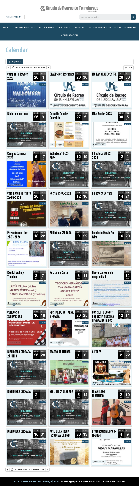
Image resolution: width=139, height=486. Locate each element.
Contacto (130, 27)
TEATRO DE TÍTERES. (60, 351)
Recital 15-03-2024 (60, 193)
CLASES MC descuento (62, 74)
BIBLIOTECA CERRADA (19, 391)
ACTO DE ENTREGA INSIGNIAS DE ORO (60, 433)
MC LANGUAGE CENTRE (104, 74)
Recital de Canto (59, 272)
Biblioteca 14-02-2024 (59, 155)
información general (25, 27)
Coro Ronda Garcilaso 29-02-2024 (19, 195)
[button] (14, 17)
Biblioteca (64, 27)
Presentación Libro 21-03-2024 (17, 235)
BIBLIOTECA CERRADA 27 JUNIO (19, 354)
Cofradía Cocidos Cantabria (59, 116)
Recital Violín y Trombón (15, 274)
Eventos (49, 27)
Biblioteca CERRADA (61, 232)
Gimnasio (79, 27)
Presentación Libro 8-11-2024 (104, 433)
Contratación (69, 35)
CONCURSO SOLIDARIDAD (14, 314)
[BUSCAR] (133, 17)
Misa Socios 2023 (102, 113)
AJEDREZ (96, 351)
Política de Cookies (114, 481)
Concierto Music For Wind (103, 235)
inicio (6, 27)
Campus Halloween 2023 (17, 76)
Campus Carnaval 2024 (16, 155)
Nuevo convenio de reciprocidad (102, 274)
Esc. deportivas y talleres (103, 27)
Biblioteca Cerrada (102, 193)
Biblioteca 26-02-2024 (102, 155)
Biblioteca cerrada (17, 113)
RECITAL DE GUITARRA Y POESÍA (62, 314)
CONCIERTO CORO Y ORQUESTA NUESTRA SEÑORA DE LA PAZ (103, 316)
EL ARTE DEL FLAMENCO (98, 393)
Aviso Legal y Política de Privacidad (81, 481)
